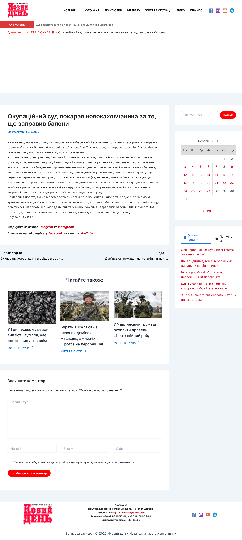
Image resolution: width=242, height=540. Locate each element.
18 (193, 183)
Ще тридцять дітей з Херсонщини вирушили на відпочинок (74, 24)
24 (185, 191)
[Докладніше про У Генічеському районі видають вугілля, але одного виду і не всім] (32, 307)
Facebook (55, 233)
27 (208, 191)
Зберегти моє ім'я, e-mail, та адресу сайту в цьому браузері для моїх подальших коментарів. (74, 462)
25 (193, 191)
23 (232, 183)
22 (224, 183)
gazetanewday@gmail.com (129, 512)
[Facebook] (211, 10)
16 (231, 175)
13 (208, 175)
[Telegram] (232, 10)
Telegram (46, 227)
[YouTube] (225, 10)
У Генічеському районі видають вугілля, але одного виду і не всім (28, 335)
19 (200, 183)
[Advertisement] (121, 62)
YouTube (86, 233)
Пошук (228, 115)
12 (200, 175)
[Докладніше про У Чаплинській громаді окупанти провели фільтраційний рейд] (138, 305)
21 (216, 183)
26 (201, 191)
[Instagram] (218, 10)
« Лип (206, 211)
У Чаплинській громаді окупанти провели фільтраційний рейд (135, 330)
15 (224, 175)
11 (193, 175)
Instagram (65, 227)
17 (185, 183)
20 (208, 183)
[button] (76, 10)
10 (185, 175)
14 (216, 175)
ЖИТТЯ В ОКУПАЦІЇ (20, 347)
